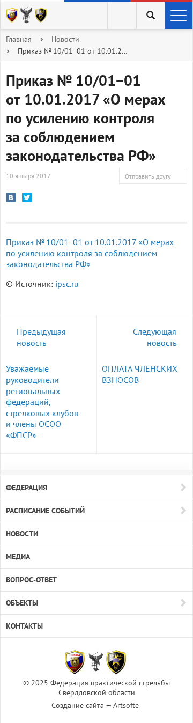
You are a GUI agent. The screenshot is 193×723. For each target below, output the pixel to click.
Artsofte (126, 705)
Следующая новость (154, 337)
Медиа (18, 557)
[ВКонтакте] (11, 197)
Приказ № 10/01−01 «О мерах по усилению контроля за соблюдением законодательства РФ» (90, 253)
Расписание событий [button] (45, 510)
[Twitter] (27, 197)
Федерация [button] (26, 487)
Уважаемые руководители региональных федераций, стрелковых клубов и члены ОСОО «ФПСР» (42, 401)
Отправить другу (148, 176)
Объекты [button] (22, 603)
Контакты (24, 626)
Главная (19, 39)
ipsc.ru (68, 283)
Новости (65, 39)
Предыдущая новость (41, 337)
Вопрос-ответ (31, 580)
